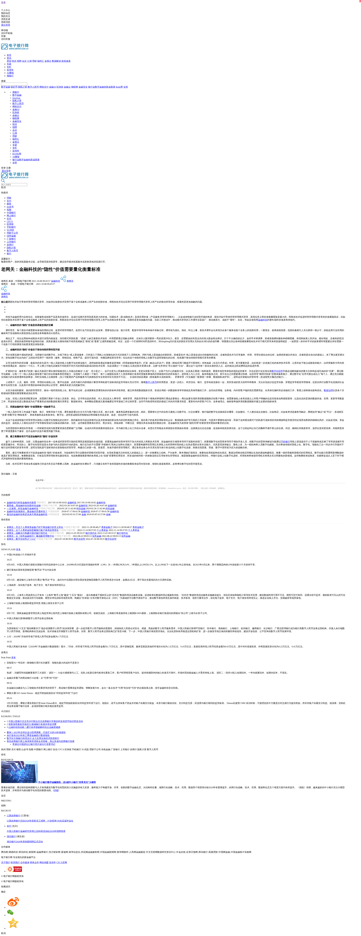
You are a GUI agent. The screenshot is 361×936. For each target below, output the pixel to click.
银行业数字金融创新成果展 (101, 87)
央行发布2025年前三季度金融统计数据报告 (28, 735)
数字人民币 (33, 87)
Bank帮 (119, 87)
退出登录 (5, 25)
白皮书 (10, 206)
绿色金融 (11, 236)
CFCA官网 (61, 862)
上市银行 (11, 242)
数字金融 (5, 87)
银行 (9, 253)
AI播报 (10, 73)
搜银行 (10, 76)
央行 (9, 826)
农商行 (10, 245)
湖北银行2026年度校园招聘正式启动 (25, 841)
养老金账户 (107, 527)
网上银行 (11, 215)
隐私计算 (22, 87)
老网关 (70, 281)
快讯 (14, 61)
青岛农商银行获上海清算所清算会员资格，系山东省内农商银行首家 (40, 741)
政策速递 (66, 61)
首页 (9, 55)
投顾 (9, 209)
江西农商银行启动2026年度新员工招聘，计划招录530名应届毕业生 (40, 821)
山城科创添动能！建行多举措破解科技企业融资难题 (34, 727)
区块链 (60, 87)
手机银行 (11, 227)
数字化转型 (277, 371)
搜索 (3, 81)
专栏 (9, 67)
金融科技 (55, 281)
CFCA (10, 221)
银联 (9, 204)
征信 (9, 218)
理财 (34, 61)
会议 (24, 61)
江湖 (29, 61)
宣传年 (10, 70)
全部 (125, 87)
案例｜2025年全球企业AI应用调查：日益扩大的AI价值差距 (36, 732)
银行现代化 (91, 533)
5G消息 (10, 230)
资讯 (9, 58)
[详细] (56, 790)
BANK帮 (16, 154)
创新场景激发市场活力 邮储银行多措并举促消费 (32, 724)
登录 (3, 2)
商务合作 (34, 862)
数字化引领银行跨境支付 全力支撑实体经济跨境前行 (33, 738)
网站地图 (44, 862)
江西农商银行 (13, 815)
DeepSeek (16, 98)
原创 (9, 61)
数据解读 (56, 61)
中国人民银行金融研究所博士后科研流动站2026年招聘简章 (36, 831)
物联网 (74, 87)
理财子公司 (12, 233)
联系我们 (15, 862)
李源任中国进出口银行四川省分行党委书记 (33, 744)
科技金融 (80, 508)
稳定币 (14, 87)
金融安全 (83, 87)
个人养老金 (102, 530)
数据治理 (328, 390)
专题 (9, 64)
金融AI (52, 87)
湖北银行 (11, 836)
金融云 (67, 87)
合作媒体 (24, 862)
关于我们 (5, 862)
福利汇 (40, 61)
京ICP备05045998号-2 (34, 876)
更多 (18, 549)
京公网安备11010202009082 (61, 876)
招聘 (19, 61)
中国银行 (11, 212)
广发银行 (11, 239)
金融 (84, 514)
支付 (9, 201)
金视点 (48, 61)
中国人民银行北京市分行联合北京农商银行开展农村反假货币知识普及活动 (45, 721)
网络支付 (44, 87)
